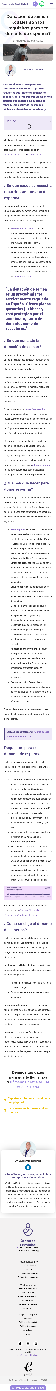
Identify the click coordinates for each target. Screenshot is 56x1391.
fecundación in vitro (36, 154)
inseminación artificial (14, 154)
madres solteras (23, 276)
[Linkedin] (28, 1167)
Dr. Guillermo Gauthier (31, 69)
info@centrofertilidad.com (28, 1355)
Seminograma (18, 529)
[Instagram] (28, 1343)
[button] (51, 4)
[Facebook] (20, 1343)
